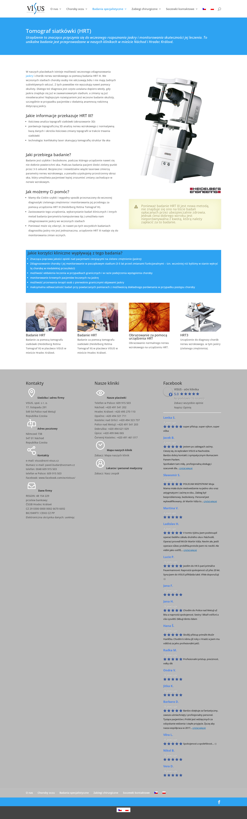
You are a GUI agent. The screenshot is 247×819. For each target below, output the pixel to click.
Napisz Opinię (182, 407)
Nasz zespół (112, 473)
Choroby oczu (75, 9)
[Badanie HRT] (46, 330)
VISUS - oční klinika (186, 389)
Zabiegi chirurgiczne (145, 9)
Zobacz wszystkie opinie (188, 403)
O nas (54, 9)
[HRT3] (200, 330)
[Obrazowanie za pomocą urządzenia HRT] (149, 330)
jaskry (29, 76)
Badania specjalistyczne (107, 9)
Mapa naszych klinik (117, 455)
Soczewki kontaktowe (180, 9)
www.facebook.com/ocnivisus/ (57, 477)
